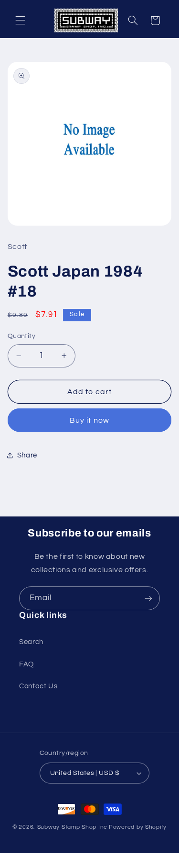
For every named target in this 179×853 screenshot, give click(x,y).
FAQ (26, 664)
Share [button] (27, 455)
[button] (20, 20)
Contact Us (38, 686)
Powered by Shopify (138, 827)
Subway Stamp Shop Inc (72, 827)
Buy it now (89, 420)
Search (31, 641)
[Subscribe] (148, 598)
